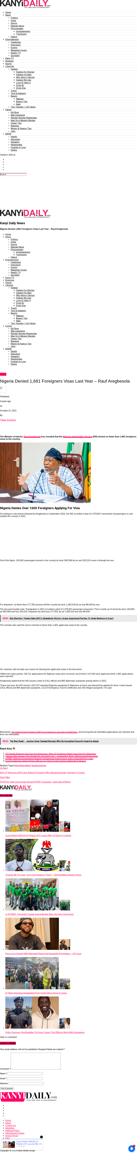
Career (8, 109)
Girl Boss (15, 112)
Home (8, 12)
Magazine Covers (19, 50)
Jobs (13, 131)
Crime (13, 20)
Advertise (9, 1128)
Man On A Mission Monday (23, 120)
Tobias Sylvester (8, 420)
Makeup (20, 99)
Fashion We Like (23, 80)
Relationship (16, 144)
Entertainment (12, 39)
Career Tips (16, 123)
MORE (8, 134)
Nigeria (23, 765)
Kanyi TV (9, 58)
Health (14, 136)
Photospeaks (17, 28)
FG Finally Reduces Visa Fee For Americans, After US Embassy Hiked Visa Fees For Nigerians (50, 754)
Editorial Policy (12, 1130)
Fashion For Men (23, 74)
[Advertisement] (65, 192)
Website (4, 1083)
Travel (14, 90)
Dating (14, 150)
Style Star (21, 88)
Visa (44, 765)
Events (14, 47)
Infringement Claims (14, 1133)
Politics (14, 18)
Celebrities (16, 42)
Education (15, 139)
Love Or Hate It (23, 82)
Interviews (16, 45)
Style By (20, 85)
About (8, 1123)
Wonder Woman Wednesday (24, 118)
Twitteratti (21, 34)
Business (9, 61)
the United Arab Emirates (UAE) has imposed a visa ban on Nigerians (44, 732)
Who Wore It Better (25, 77)
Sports (14, 23)
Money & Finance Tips (21, 128)
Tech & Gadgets (18, 93)
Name (3, 1073)
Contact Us (10, 1125)
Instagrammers (23, 31)
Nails (18, 104)
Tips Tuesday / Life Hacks (23, 107)
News (8, 15)
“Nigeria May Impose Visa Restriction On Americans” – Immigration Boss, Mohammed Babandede (51, 756)
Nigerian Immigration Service (77, 436)
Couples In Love (18, 147)
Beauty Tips (21, 101)
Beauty (14, 96)
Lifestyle (9, 66)
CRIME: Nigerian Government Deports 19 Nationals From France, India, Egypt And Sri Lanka (49, 758)
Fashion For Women (25, 72)
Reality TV (16, 53)
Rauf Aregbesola (32, 436)
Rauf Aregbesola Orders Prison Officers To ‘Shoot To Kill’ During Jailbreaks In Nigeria (45, 761)
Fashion (14, 69)
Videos (14, 36)
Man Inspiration (18, 115)
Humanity (15, 142)
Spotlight (15, 55)
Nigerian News (17, 26)
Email (3, 1078)
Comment (5, 1069)
